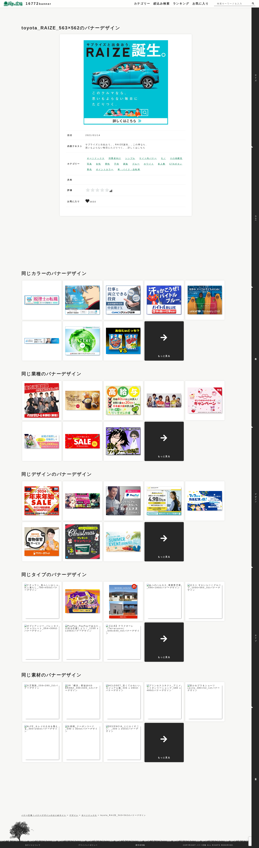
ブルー (136, 164)
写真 (89, 164)
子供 (116, 164)
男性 (107, 164)
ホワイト (149, 164)
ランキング (181, 3)
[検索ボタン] (253, 3)
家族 (125, 164)
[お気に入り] (87, 201)
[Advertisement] (76, 14)
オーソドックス (96, 158)
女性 (98, 164)
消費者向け (115, 158)
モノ (163, 158)
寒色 (89, 169)
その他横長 (176, 158)
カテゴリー (142, 3)
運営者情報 (140, 845)
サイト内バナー (148, 158)
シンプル (130, 158)
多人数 (161, 164)
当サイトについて (32, 845)
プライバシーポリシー (88, 845)
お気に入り (200, 3)
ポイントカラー (105, 169)
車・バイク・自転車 (129, 169)
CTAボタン (175, 164)
